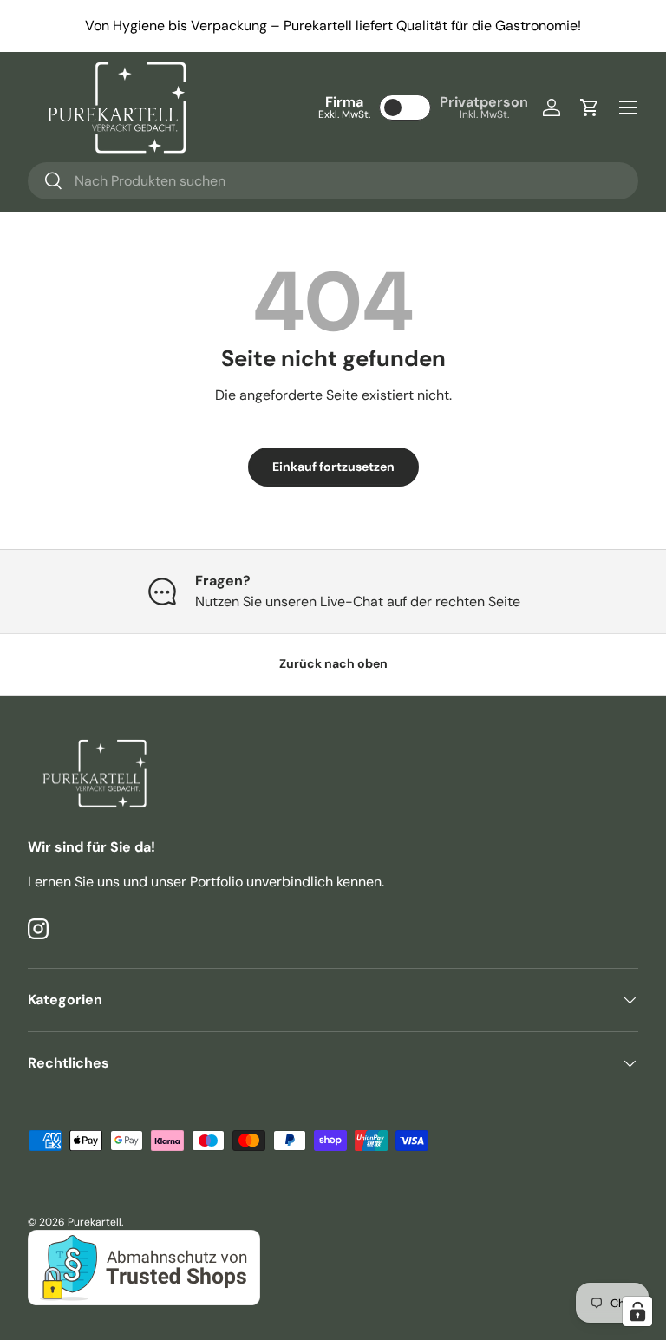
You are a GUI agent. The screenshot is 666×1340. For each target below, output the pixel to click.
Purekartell (94, 1222)
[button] (590, 107)
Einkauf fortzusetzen (333, 466)
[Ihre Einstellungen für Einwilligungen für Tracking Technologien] (637, 1311)
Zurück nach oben (333, 663)
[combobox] (333, 180)
